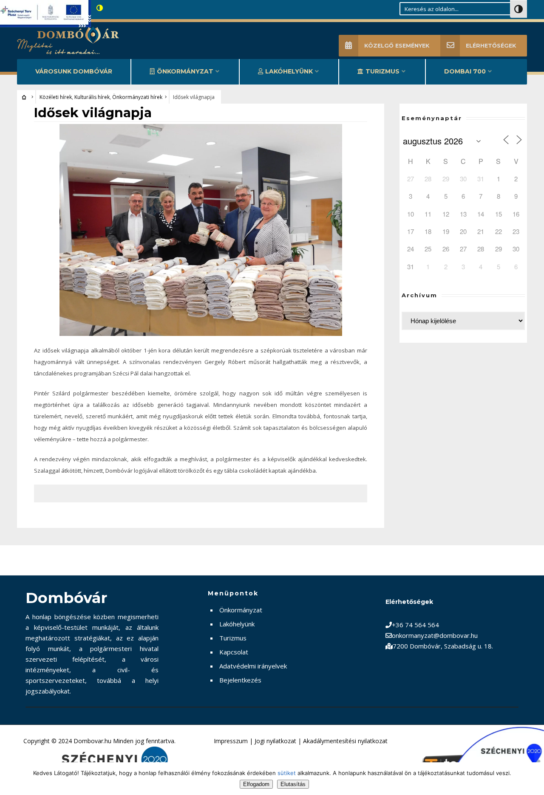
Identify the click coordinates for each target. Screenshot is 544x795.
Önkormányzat (185, 71)
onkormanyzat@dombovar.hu (435, 635)
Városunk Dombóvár (73, 71)
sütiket (287, 773)
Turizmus (383, 71)
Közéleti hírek (56, 97)
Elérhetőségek (491, 45)
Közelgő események (396, 45)
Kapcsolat (233, 652)
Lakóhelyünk (289, 71)
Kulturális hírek (92, 97)
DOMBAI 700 (465, 71)
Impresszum (231, 741)
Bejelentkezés (240, 680)
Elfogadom (256, 784)
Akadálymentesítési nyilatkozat (345, 741)
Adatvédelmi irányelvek (253, 666)
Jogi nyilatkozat (275, 741)
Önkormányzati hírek (137, 97)
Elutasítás (293, 784)
